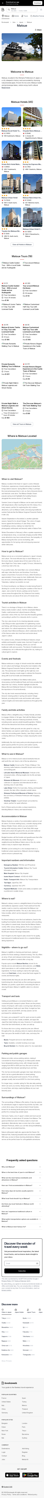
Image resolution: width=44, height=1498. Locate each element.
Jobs (3, 1459)
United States (6, 1402)
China (3, 1409)
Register (25, 1452)
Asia (14, 22)
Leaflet (22, 468)
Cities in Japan (6, 1312)
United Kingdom (27, 1413)
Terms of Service (20, 1281)
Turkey (24, 1402)
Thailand (25, 1409)
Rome (4, 1434)
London (24, 1423)
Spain (24, 1398)
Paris (23, 1427)
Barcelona (25, 1434)
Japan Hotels (19, 1312)
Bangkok (4, 1423)
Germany (5, 1413)
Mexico (24, 1405)
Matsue (13, 9)
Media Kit (25, 1459)
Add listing (25, 1448)
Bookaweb (5, 22)
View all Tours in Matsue (22, 424)
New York (5, 1430)
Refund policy (32, 1494)
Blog (23, 1456)
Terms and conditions (19, 1494)
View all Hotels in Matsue (22, 244)
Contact (4, 1456)
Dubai (4, 1427)
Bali (3, 1438)
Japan (21, 22)
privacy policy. (6, 1290)
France (4, 1398)
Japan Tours (31, 1312)
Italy (3, 1405)
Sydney (24, 1438)
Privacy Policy (6, 1281)
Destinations (6, 1448)
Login (3, 1452)
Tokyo (24, 1430)
